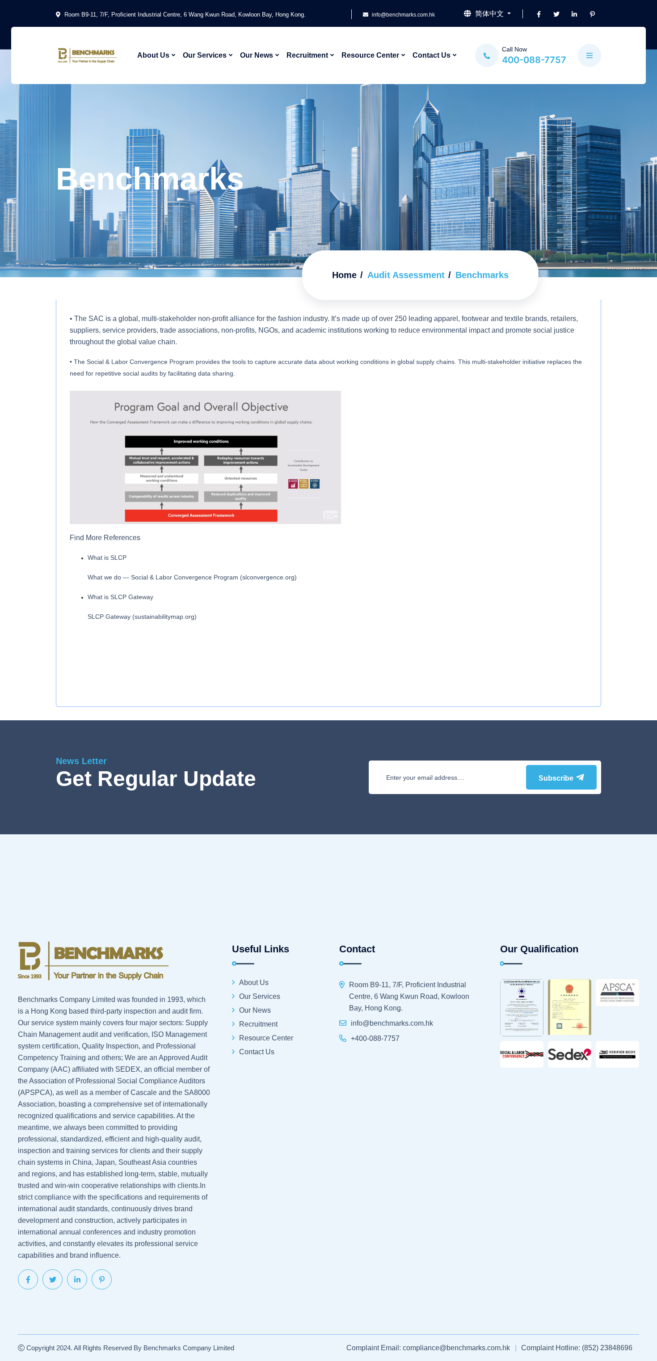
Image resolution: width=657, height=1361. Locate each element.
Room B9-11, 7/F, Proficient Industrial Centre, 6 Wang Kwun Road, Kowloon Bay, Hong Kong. (184, 14)
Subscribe (557, 778)
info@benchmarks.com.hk (403, 15)
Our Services (205, 55)
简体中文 (489, 13)
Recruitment (307, 55)
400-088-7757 (534, 60)
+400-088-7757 (375, 1038)
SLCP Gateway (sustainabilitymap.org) (142, 616)
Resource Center (370, 55)
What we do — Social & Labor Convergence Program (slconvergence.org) (192, 577)
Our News (256, 55)
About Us (153, 55)
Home (344, 275)
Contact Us (432, 55)
